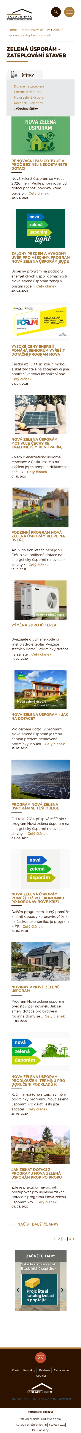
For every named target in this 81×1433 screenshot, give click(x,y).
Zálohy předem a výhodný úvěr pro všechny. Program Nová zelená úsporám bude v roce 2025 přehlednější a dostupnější (40, 258)
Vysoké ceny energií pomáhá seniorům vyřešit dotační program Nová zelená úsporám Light (38, 351)
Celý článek (39, 193)
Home (13, 30)
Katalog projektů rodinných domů (40, 1419)
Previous (19, 1292)
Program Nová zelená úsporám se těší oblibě (35, 806)
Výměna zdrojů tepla (33, 625)
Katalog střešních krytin (31, 1424)
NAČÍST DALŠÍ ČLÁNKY (38, 1224)
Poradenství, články (35, 30)
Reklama (44, 1370)
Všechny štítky (27, 108)
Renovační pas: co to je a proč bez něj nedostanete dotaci (39, 165)
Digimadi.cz (64, 1399)
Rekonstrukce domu (29, 103)
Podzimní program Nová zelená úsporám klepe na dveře (38, 536)
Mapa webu (61, 1370)
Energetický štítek (27, 92)
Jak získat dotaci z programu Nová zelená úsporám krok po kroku (36, 1173)
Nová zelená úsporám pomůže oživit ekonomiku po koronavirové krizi (37, 898)
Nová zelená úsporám (30, 97)
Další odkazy (40, 1430)
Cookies (41, 1375)
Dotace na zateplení (29, 86)
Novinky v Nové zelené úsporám (35, 989)
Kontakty (29, 1370)
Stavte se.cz (57, 1424)
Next (63, 1292)
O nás (15, 1370)
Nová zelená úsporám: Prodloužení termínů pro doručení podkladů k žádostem (38, 1081)
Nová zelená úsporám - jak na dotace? (39, 716)
